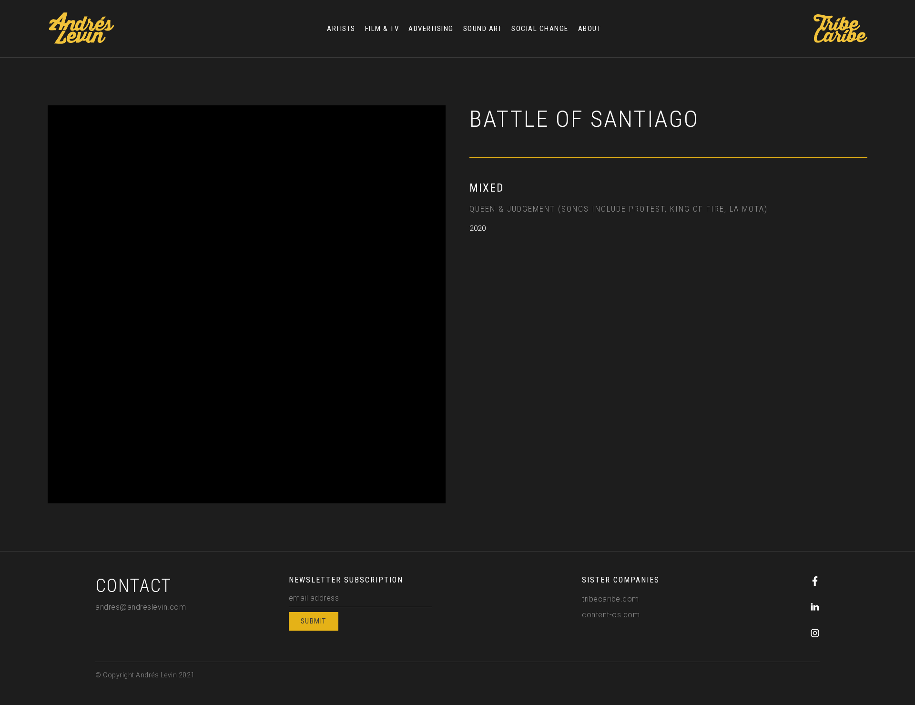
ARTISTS (341, 28)
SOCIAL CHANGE (540, 28)
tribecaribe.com (610, 598)
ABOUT (589, 28)
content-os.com (611, 614)
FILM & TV (382, 28)
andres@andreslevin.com (140, 607)
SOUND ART (482, 28)
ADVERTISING (431, 28)
